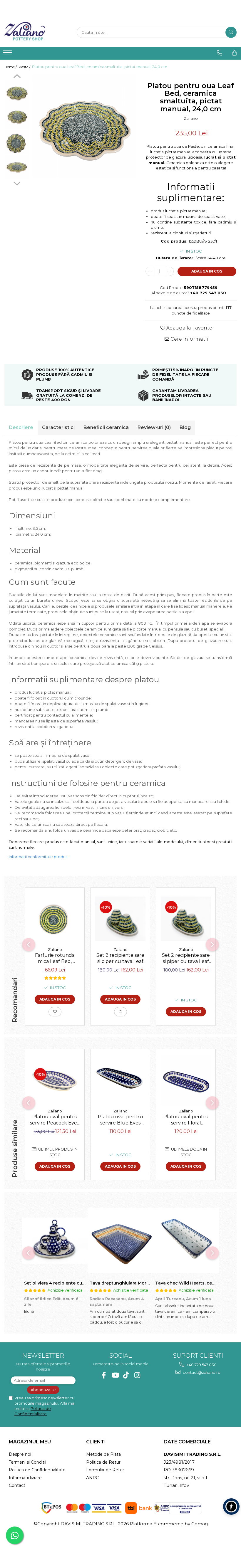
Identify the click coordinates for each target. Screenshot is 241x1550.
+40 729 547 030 (201, 1364)
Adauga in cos (206, 271)
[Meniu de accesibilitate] (231, 1506)
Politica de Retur (103, 1462)
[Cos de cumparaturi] (234, 53)
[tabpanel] (84, 126)
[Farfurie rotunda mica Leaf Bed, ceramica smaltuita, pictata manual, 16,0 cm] (55, 918)
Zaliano (191, 118)
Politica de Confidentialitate (37, 1469)
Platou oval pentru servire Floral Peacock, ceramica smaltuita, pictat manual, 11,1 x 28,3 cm (186, 1120)
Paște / (25, 67)
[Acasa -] (33, 32)
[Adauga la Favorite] (54, 1011)
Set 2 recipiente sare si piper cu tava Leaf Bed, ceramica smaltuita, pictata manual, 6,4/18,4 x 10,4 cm (120, 958)
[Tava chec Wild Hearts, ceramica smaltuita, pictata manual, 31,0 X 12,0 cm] (186, 1240)
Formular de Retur (105, 1469)
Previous (17, 77)
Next (17, 183)
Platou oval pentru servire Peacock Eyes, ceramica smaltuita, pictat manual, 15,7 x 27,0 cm (55, 1120)
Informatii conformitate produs (38, 856)
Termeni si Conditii (27, 1462)
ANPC (92, 1477)
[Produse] (8, 54)
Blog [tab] (185, 427)
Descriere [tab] (21, 427)
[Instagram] (137, 1375)
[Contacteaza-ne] (219, 53)
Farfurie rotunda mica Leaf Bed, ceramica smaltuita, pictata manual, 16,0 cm (55, 958)
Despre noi (20, 1454)
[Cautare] (231, 32)
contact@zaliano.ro (201, 1372)
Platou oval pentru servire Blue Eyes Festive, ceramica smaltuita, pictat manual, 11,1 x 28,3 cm (120, 1120)
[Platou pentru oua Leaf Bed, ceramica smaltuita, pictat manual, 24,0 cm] (84, 126)
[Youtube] (115, 1375)
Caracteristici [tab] (58, 427)
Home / (11, 67)
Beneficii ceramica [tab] (106, 427)
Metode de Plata (103, 1454)
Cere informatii (188, 339)
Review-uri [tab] (154, 427)
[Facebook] (104, 1375)
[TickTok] (126, 1375)
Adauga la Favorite (188, 328)
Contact (17, 1485)
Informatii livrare (25, 1477)
